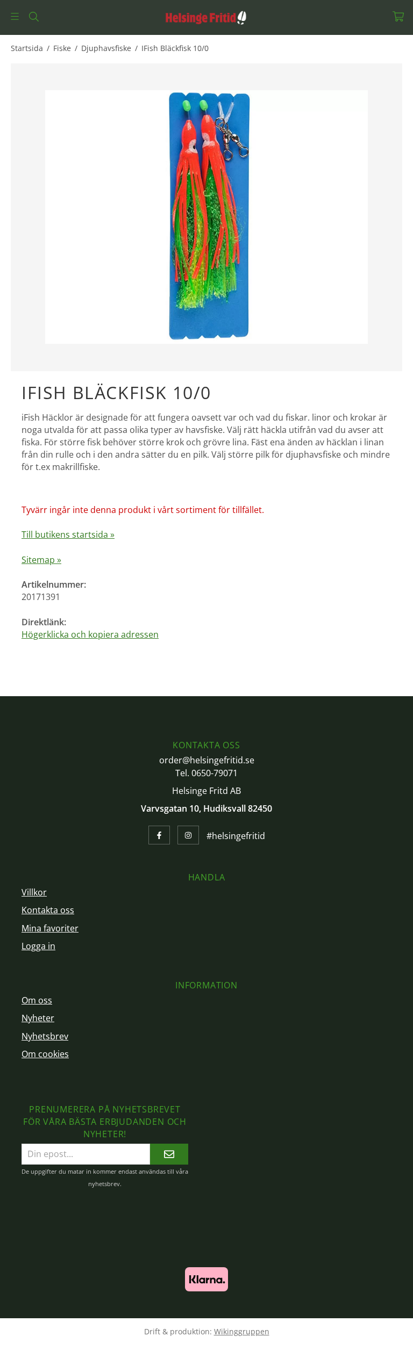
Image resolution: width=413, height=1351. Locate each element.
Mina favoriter (50, 928)
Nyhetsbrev (45, 1036)
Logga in (38, 946)
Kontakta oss (48, 910)
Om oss (37, 1000)
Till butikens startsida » (68, 534)
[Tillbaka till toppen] (387, 1336)
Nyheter (38, 1018)
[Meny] (14, 16)
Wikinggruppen (241, 1331)
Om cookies (45, 1054)
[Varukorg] (398, 16)
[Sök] (33, 16)
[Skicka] (169, 1154)
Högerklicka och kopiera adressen (90, 634)
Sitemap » (41, 560)
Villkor (34, 892)
